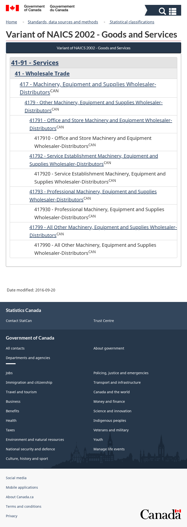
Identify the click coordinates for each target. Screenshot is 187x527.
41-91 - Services (35, 62)
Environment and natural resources (35, 439)
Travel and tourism (21, 392)
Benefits (12, 411)
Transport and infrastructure (117, 382)
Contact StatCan (19, 320)
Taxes (10, 430)
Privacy (11, 516)
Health (11, 420)
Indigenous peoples (110, 420)
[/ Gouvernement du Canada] (40, 9)
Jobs (9, 373)
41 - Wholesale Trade (42, 73)
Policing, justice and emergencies (121, 373)
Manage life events (109, 449)
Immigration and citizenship (29, 382)
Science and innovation (112, 411)
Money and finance (109, 401)
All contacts (15, 348)
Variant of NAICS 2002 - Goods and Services (94, 47)
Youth (98, 439)
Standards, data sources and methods (63, 22)
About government (109, 348)
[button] (163, 11)
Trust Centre (104, 320)
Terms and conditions (23, 506)
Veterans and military (111, 430)
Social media (16, 477)
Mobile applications (22, 487)
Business (13, 401)
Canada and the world (112, 392)
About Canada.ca (20, 497)
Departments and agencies (28, 357)
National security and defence (30, 449)
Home (11, 22)
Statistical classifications (131, 22)
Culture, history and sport (27, 458)
